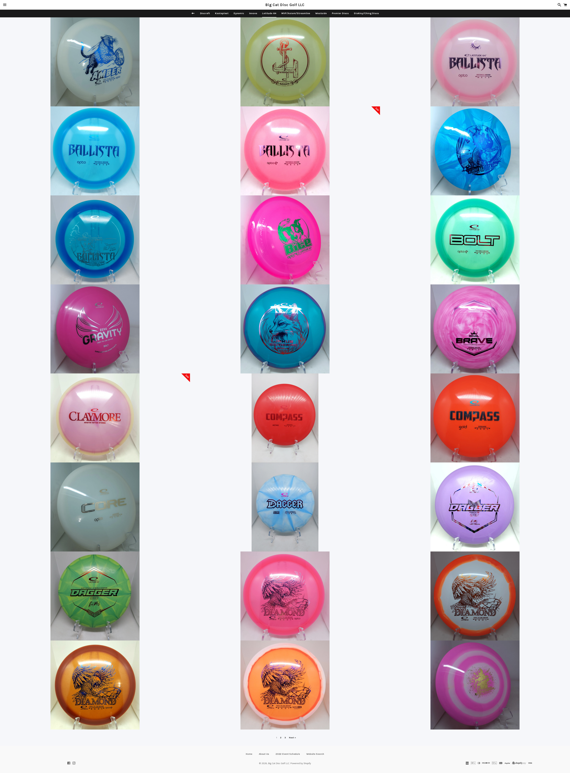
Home (249, 754)
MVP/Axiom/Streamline (295, 13)
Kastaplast (222, 13)
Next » (292, 738)
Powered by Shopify (300, 763)
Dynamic (239, 13)
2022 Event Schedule (288, 754)
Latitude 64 (269, 13)
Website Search (315, 754)
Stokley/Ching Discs (366, 13)
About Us (264, 754)
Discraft (205, 13)
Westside (321, 13)
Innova (253, 13)
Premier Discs (340, 13)
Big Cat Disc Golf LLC (284, 5)
